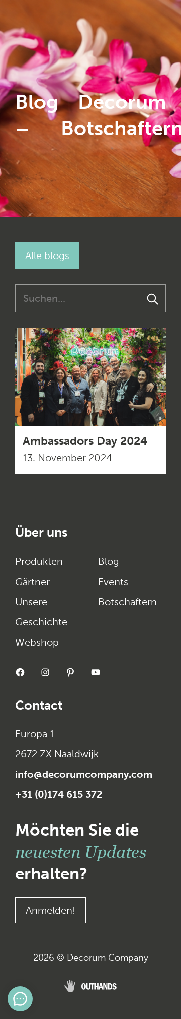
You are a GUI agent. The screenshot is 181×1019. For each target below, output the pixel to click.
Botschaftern (127, 602)
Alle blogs (47, 255)
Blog (108, 561)
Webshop (37, 642)
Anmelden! (50, 910)
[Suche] (153, 298)
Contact (38, 705)
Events (113, 582)
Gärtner (32, 582)
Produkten (39, 561)
